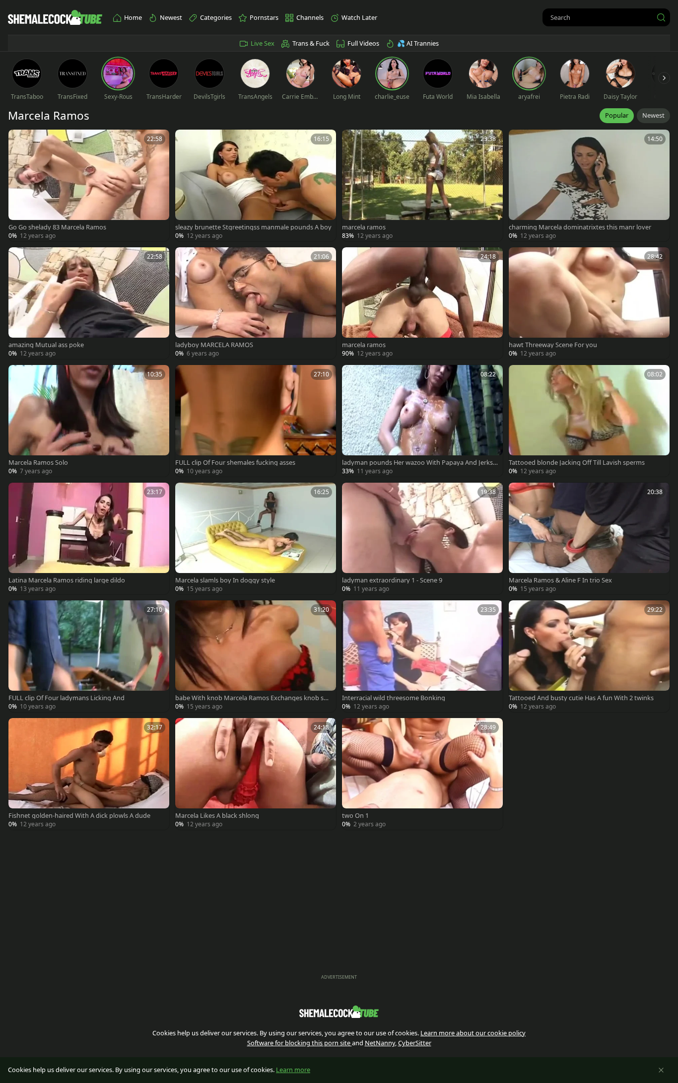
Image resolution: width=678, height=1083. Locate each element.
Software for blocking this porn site (299, 1042)
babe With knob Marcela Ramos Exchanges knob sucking (253, 698)
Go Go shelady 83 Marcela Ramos (57, 227)
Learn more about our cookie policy (473, 1032)
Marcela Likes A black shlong (217, 815)
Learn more (293, 1069)
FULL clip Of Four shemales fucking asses (235, 462)
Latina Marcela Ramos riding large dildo (66, 580)
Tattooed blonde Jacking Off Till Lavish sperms (577, 462)
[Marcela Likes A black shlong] (255, 774)
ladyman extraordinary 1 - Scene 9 (392, 580)
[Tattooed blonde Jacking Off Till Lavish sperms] (589, 421)
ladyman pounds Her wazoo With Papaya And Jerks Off (417, 462)
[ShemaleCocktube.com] (55, 17)
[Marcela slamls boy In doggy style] (255, 538)
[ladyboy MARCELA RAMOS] (255, 303)
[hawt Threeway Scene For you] (589, 303)
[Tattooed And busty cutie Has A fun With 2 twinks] (589, 656)
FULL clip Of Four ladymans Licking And (66, 698)
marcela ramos (364, 227)
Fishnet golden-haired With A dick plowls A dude (79, 815)
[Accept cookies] (661, 1070)
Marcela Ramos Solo (38, 462)
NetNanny (380, 1042)
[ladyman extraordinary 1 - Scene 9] (422, 538)
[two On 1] (422, 774)
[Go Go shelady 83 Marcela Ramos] (88, 185)
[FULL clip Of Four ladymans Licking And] (88, 656)
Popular (616, 115)
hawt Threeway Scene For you (553, 345)
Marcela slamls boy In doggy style (225, 580)
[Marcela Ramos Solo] (88, 421)
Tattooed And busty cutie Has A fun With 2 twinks (581, 698)
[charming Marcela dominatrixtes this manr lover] (589, 185)
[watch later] (20, 141)
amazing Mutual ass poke (46, 345)
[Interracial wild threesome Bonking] (422, 656)
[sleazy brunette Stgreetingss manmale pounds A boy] (255, 185)
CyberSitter (414, 1042)
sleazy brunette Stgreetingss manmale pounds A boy (253, 227)
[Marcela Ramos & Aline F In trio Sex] (589, 538)
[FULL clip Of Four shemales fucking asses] (255, 421)
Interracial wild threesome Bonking (393, 698)
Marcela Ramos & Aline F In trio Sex (560, 580)
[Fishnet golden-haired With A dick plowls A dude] (88, 774)
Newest (653, 115)
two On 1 (355, 815)
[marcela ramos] (422, 185)
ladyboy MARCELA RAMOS (214, 345)
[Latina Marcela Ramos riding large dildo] (88, 538)
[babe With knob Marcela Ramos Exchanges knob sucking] (255, 656)
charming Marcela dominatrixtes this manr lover (580, 227)
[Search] (661, 17)
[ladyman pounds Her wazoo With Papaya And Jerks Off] (422, 421)
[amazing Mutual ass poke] (88, 303)
